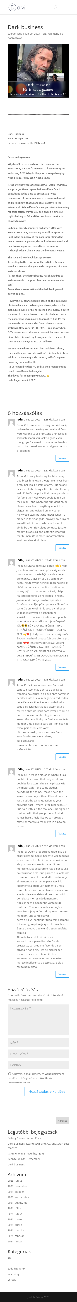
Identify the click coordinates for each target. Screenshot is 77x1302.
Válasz (62, 458)
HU (9, 1263)
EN (44, 33)
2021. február (16, 1236)
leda (19, 33)
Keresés (62, 1120)
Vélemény (53, 33)
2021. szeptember (18, 1197)
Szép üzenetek (16, 1268)
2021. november (17, 1186)
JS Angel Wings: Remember (24, 1159)
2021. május (15, 1219)
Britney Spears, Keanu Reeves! (26, 1138)
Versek (12, 1279)
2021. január (15, 1241)
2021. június (15, 1213)
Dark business (16, 1164)
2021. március (16, 1230)
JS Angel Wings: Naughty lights (26, 1153)
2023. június (15, 1180)
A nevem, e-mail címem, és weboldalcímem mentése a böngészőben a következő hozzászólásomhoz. (36, 1078)
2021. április (15, 1224)
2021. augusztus (17, 1202)
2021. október (16, 1191)
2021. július (14, 1208)
